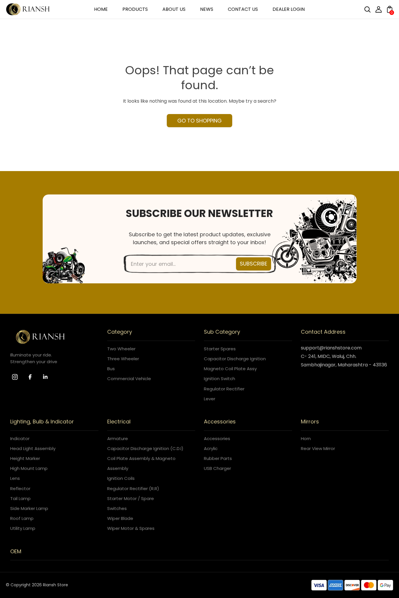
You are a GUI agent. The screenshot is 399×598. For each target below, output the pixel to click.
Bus (111, 369)
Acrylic (211, 448)
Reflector (20, 488)
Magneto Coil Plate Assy (230, 369)
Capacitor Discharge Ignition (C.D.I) (145, 448)
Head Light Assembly (32, 448)
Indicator (20, 438)
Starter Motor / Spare (130, 498)
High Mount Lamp (29, 468)
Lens (15, 478)
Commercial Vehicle (129, 378)
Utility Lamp (22, 528)
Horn (306, 438)
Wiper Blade (120, 518)
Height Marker (25, 458)
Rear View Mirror (318, 448)
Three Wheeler (123, 359)
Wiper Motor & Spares (131, 528)
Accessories (217, 438)
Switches (117, 508)
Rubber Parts (218, 458)
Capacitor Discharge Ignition (235, 359)
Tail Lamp (20, 498)
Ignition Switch (219, 378)
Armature (117, 438)
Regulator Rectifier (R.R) (133, 488)
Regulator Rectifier (224, 389)
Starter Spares (220, 349)
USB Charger (217, 468)
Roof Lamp (22, 518)
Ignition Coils (121, 478)
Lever (209, 399)
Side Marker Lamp (29, 508)
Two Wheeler (121, 349)
